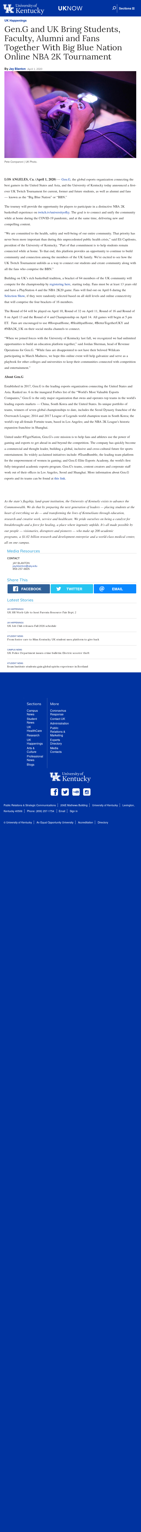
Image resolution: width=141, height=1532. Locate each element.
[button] (126, 8)
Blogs (30, 764)
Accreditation (85, 822)
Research (33, 735)
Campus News (32, 712)
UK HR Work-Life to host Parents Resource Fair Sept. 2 (41, 612)
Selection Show (14, 295)
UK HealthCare (34, 729)
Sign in (74, 811)
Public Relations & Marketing (57, 731)
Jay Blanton (17, 69)
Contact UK (57, 719)
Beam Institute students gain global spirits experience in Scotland (47, 666)
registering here (60, 284)
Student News (32, 720)
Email (62, 811)
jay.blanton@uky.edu (25, 566)
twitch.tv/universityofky (53, 212)
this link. (60, 478)
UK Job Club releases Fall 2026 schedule (31, 626)
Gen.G (66, 179)
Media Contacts (56, 750)
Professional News (35, 758)
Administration (59, 723)
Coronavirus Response (58, 712)
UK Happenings (15, 20)
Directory (103, 822)
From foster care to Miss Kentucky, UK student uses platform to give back (53, 639)
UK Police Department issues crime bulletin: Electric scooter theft (48, 653)
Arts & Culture (31, 750)
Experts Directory (56, 742)
